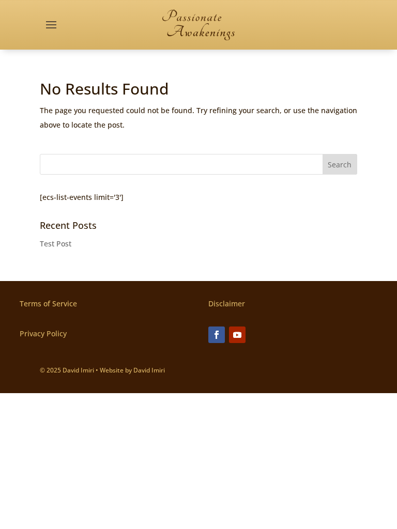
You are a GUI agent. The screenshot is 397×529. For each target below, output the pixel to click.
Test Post (55, 243)
